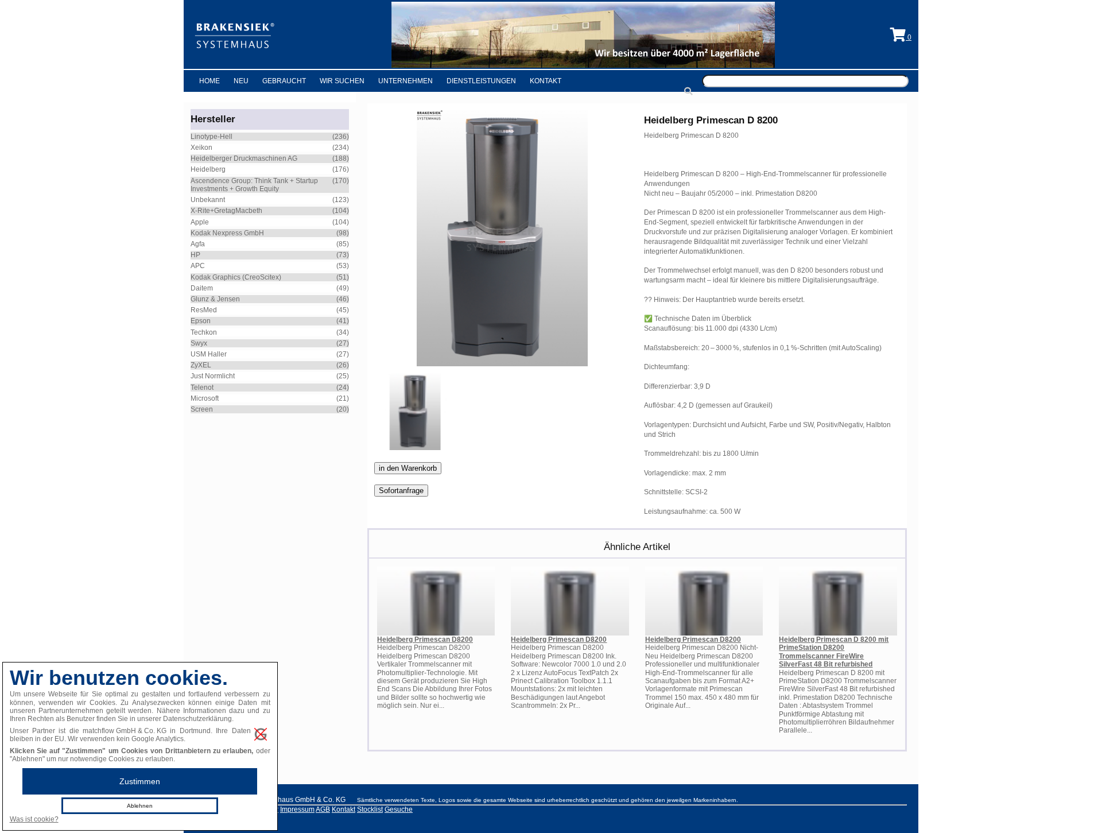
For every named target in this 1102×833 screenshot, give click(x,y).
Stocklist (370, 809)
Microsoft (205, 398)
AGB (323, 809)
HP (195, 255)
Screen (202, 409)
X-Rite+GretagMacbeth (226, 211)
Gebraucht (284, 81)
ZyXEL (201, 365)
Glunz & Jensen (215, 299)
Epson (201, 321)
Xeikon (201, 148)
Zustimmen (139, 781)
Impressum (297, 809)
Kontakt (545, 81)
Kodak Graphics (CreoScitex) (236, 277)
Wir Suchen (342, 81)
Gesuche (399, 809)
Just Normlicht (213, 376)
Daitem (202, 288)
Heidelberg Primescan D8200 (425, 640)
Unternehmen (405, 81)
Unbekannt (208, 200)
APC (198, 266)
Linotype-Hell (211, 137)
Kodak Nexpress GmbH (227, 233)
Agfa (198, 244)
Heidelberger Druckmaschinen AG (244, 158)
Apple (200, 222)
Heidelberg (208, 169)
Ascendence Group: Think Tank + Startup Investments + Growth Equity (254, 185)
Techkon (204, 332)
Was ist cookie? (34, 819)
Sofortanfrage (401, 490)
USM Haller (209, 354)
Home (209, 81)
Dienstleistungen (481, 81)
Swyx (199, 343)
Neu (241, 81)
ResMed (204, 310)
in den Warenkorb (408, 468)
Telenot (202, 387)
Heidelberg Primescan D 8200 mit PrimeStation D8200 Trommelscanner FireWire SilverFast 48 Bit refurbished (833, 652)
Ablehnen (140, 806)
